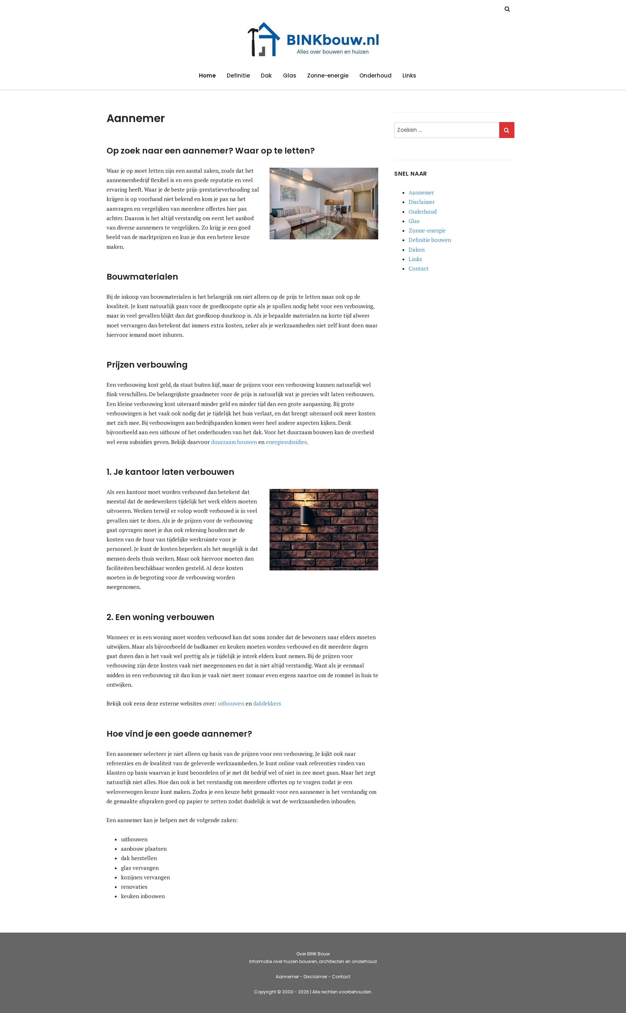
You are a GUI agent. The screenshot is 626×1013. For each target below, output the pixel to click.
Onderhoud (375, 75)
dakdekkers (267, 703)
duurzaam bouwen (234, 441)
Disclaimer (422, 201)
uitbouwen (231, 703)
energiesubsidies (286, 441)
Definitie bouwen (430, 239)
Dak (266, 75)
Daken (417, 249)
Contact (419, 268)
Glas (289, 75)
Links (409, 75)
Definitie (238, 75)
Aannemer (421, 192)
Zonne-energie (328, 75)
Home (207, 75)
